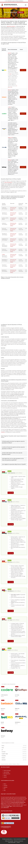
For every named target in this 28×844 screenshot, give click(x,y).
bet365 (10, 74)
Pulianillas (14, 755)
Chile (4, 790)
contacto (3, 432)
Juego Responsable (12, 842)
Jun (14, 749)
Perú (4, 788)
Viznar (14, 745)
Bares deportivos (7, 773)
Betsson (9, 89)
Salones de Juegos (7, 770)
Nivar (14, 747)
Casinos (5, 775)
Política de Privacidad (9, 841)
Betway (9, 160)
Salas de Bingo (6, 772)
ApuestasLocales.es (11, 26)
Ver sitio (10, 492)
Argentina (5, 787)
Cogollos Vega (14, 753)
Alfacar (20, 473)
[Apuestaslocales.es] (9, 5)
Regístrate (23, 70)
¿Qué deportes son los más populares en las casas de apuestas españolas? (13, 459)
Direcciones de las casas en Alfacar (13, 209)
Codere (9, 107)
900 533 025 (6, 807)
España (10, 764)
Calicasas (14, 759)
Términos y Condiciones (18, 841)
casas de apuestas (8, 182)
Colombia (5, 785)
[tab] (14, 442)
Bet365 (9, 53)
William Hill (10, 137)
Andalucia (14, 764)
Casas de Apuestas (4, 764)
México (5, 783)
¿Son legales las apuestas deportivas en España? (14, 464)
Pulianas (14, 757)
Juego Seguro (9, 806)
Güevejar (14, 751)
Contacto (18, 842)
